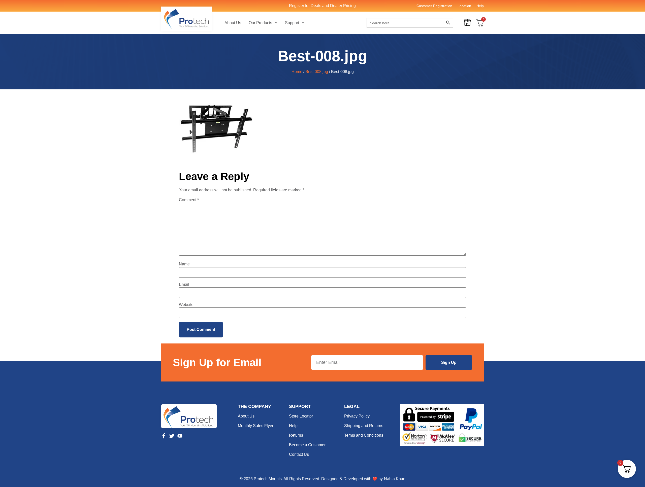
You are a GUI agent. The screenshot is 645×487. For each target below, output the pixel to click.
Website (186, 305)
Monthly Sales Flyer (255, 426)
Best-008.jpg (316, 71)
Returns (296, 435)
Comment (189, 200)
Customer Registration (434, 6)
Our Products (260, 23)
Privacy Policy (357, 416)
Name (184, 264)
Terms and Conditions (363, 435)
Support (292, 23)
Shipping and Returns (363, 426)
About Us (232, 23)
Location (464, 6)
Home (297, 71)
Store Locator (301, 416)
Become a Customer (307, 445)
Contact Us (299, 454)
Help (480, 6)
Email (184, 285)
